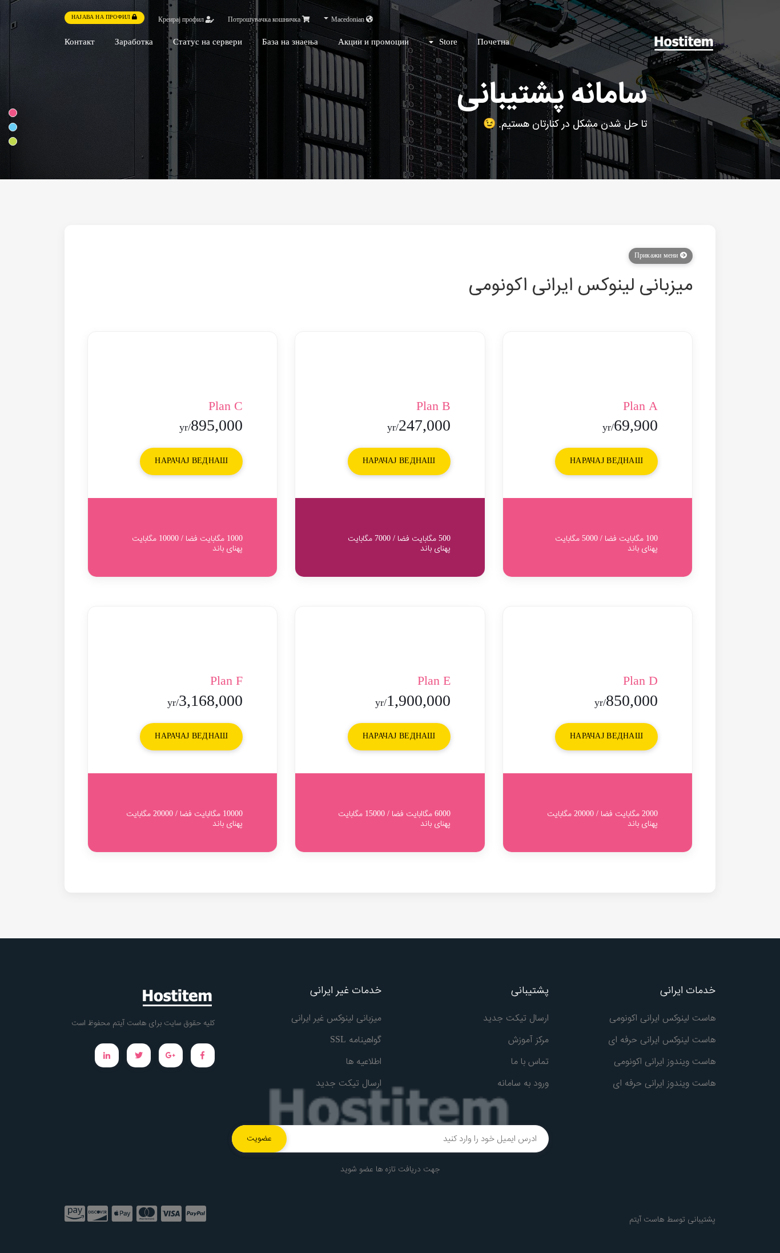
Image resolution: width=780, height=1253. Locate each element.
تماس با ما (530, 1062)
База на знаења (290, 42)
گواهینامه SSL (355, 1040)
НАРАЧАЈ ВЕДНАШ (606, 461)
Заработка (134, 42)
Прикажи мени (657, 256)
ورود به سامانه (523, 1083)
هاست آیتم (646, 1220)
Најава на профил (101, 17)
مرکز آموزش (528, 1040)
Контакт (80, 42)
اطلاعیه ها (363, 1062)
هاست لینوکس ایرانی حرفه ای (661, 1040)
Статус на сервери (207, 42)
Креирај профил (182, 20)
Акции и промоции (373, 42)
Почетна (493, 42)
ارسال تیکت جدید (516, 1018)
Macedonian (347, 20)
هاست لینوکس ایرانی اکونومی (662, 1018)
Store (446, 42)
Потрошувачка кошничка (265, 20)
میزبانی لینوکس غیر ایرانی (336, 1018)
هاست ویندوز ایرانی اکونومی (664, 1062)
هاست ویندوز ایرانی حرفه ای (664, 1083)
